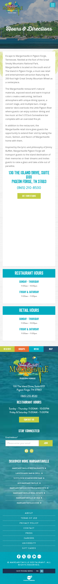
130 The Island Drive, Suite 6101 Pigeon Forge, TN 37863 (29, 177)
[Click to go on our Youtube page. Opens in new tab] (34, 556)
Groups (21, 349)
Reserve (7, 349)
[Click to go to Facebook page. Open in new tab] (26, 451)
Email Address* (11, 437)
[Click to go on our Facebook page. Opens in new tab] (19, 556)
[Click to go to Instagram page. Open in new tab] (31, 451)
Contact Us (29, 419)
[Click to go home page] (13, 8)
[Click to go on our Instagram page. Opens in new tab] (29, 556)
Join (46, 443)
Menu (36, 349)
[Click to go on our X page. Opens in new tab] (24, 556)
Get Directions (29, 196)
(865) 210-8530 (29, 187)
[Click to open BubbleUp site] (29, 578)
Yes (37, 571)
